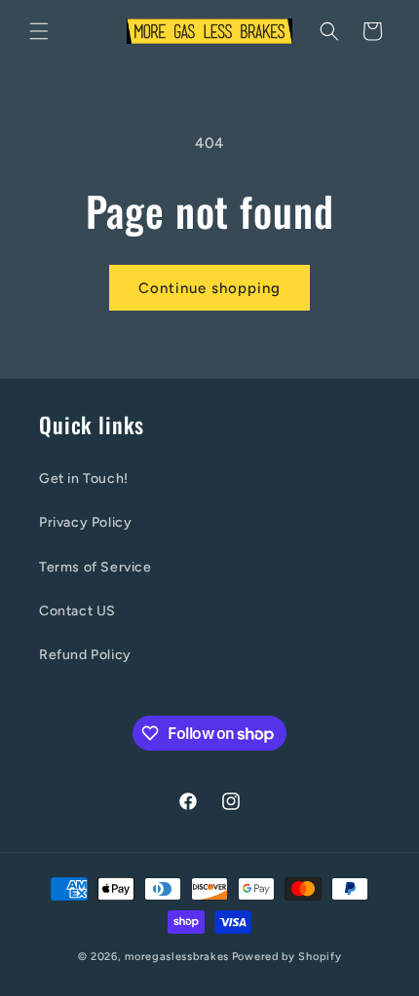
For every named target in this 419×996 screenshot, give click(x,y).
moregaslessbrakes (177, 956)
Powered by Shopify (287, 956)
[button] (39, 31)
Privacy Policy (85, 522)
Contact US (77, 611)
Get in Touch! (84, 478)
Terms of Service (95, 567)
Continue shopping (209, 288)
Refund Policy (85, 654)
